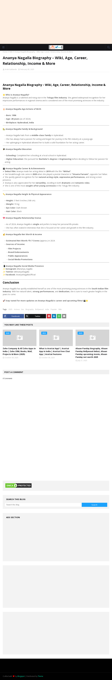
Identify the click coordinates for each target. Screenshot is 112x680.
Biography (30, 309)
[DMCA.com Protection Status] (18, 487)
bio (22, 309)
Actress (17, 309)
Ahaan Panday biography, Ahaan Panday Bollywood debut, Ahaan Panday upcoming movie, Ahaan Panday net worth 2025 (91, 352)
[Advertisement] (56, 22)
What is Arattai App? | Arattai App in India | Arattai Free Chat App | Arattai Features (54, 351)
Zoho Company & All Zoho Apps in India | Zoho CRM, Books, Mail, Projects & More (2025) (19, 351)
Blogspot (21, 676)
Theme (40, 676)
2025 (10, 309)
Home (5, 52)
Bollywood (39, 309)
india (47, 309)
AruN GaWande (11, 69)
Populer (54, 309)
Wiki (11, 52)
